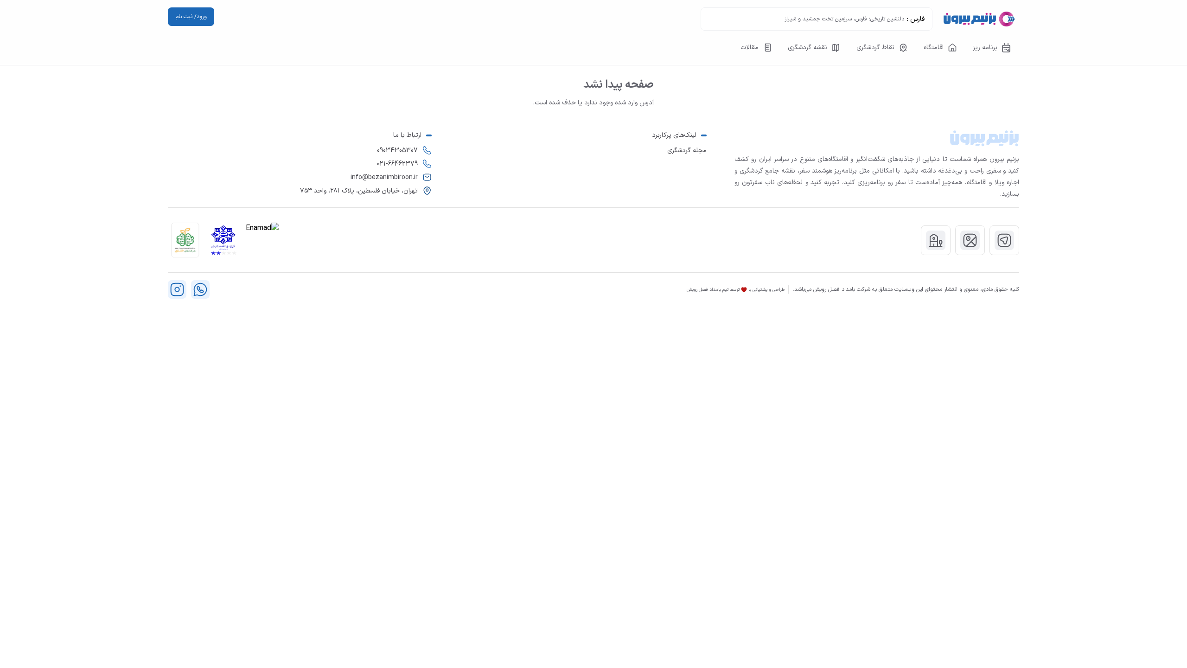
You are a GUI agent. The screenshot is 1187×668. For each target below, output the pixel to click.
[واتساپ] (200, 289)
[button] (185, 240)
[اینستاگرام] (177, 289)
